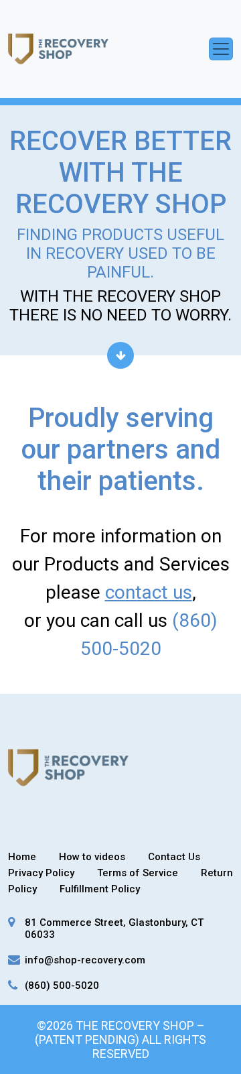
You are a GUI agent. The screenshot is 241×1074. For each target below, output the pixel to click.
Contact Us (174, 857)
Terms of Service (137, 873)
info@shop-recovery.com (85, 960)
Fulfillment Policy (100, 889)
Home (22, 857)
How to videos (92, 857)
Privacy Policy (41, 873)
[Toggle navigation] (221, 49)
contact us (148, 592)
